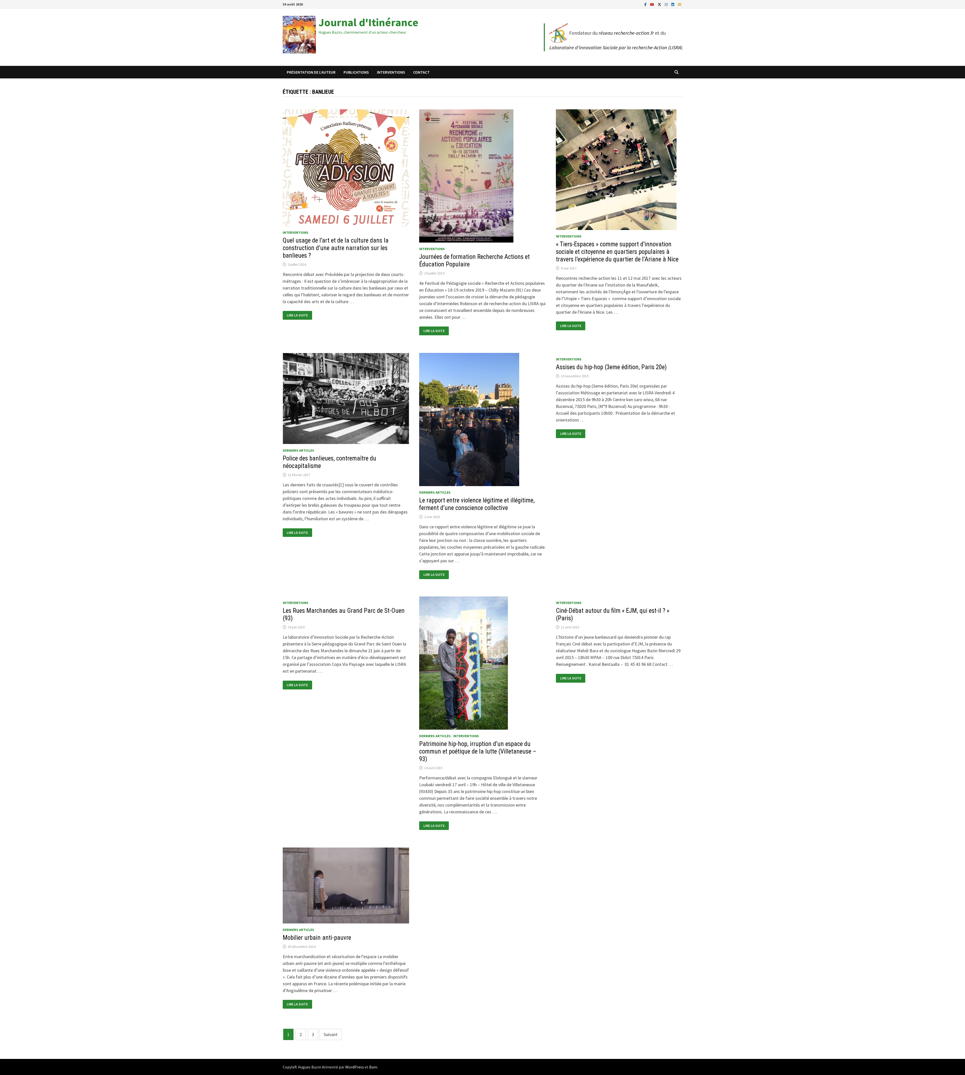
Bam (373, 1066)
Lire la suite (299, 315)
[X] (659, 4)
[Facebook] (646, 4)
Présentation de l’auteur (311, 72)
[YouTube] (652, 4)
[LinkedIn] (673, 4)
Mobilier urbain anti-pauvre (317, 937)
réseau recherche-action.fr (626, 33)
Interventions (391, 72)
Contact (421, 72)
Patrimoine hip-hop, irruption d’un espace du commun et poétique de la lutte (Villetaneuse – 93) (477, 751)
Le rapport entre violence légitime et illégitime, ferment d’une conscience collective (477, 504)
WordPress (354, 1066)
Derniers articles (298, 450)
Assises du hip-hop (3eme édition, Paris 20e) (611, 367)
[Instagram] (666, 4)
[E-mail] (680, 4)
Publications (356, 72)
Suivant (330, 1034)
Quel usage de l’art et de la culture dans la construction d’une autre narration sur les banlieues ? (336, 248)
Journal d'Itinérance (368, 22)
